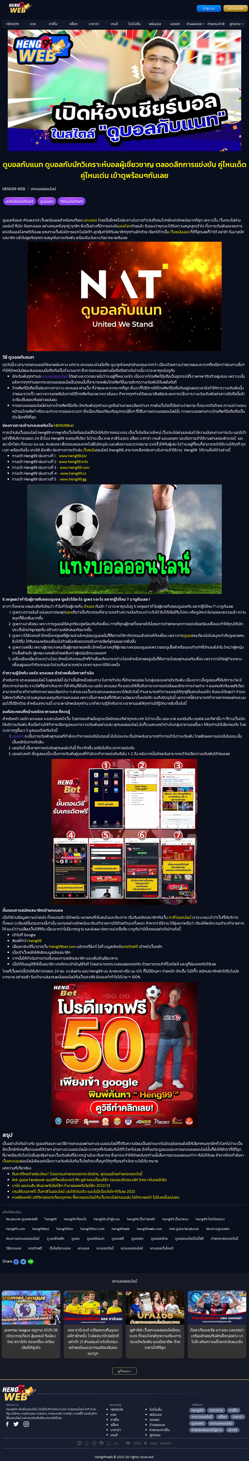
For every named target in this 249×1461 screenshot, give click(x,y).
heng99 (35, 941)
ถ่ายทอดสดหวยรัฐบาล (207, 1430)
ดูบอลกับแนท (95, 1238)
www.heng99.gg (73, 479)
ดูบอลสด (47, 201)
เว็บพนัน (89, 450)
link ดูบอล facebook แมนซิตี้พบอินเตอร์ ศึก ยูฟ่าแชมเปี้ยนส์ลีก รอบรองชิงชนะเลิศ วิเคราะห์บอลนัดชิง (89, 1180)
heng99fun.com (92, 1228)
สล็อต (74, 24)
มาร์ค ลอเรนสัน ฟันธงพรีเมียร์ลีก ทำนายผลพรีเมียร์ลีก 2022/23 (61, 1185)
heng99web (121, 1228)
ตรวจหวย (216, 1410)
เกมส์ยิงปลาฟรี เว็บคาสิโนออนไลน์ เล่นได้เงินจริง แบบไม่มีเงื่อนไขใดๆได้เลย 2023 (73, 1191)
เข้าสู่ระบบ (209, 8)
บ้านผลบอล (195, 24)
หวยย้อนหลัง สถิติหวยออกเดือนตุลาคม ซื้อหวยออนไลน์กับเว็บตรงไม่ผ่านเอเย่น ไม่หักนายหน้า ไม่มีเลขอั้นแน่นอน (95, 1197)
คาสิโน (53, 24)
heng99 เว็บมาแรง (175, 1219)
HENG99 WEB (13, 189)
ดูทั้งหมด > (125, 1371)
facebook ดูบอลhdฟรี (22, 1219)
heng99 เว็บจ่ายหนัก (141, 1219)
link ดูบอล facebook (184, 1228)
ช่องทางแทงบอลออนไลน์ (22, 1238)
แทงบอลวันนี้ (105, 1248)
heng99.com (15, 1228)
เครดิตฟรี (130, 946)
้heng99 (51, 1219)
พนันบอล (155, 24)
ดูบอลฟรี (118, 1238)
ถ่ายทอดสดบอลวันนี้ (224, 1238)
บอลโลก (124, 226)
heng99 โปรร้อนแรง (210, 1219)
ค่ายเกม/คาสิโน (215, 24)
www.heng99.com (74, 467)
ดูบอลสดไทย (159, 1238)
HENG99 (12, 24)
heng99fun (64, 1228)
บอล (69, 612)
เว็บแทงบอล (11, 1161)
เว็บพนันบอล (179, 232)
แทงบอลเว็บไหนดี (161, 1248)
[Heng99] (99, 8)
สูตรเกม (235, 24)
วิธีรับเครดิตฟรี (71, 201)
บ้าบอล (89, 606)
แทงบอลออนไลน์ (43, 189)
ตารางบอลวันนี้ (202, 1416)
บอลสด (175, 24)
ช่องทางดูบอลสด (218, 1228)
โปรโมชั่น (134, 24)
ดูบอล (187, 635)
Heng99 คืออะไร (75, 1219)
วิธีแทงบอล (13, 1248)
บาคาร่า (94, 24)
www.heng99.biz (73, 456)
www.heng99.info (73, 461)
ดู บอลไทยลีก (55, 1238)
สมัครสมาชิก (236, 8)
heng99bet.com (62, 946)
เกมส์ (114, 24)
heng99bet (40, 1228)
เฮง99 (232, 1430)
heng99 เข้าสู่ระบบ (107, 1219)
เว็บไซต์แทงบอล (60, 1248)
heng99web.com (149, 1228)
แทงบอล (90, 220)
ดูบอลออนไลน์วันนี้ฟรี (189, 1238)
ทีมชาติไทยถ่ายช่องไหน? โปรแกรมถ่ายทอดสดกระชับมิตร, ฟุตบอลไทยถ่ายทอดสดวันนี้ (77, 1174)
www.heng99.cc (73, 473)
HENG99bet (64, 425)
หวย (33, 24)
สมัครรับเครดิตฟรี (20, 201)
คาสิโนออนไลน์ (180, 917)
